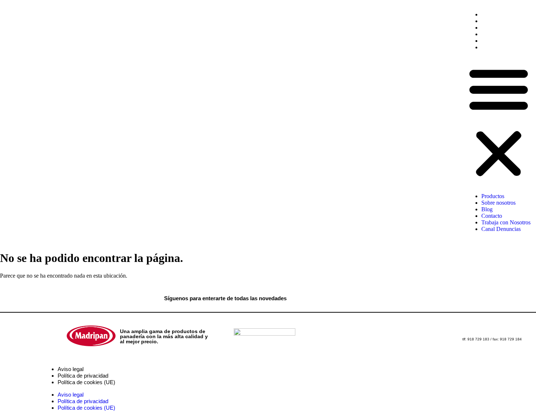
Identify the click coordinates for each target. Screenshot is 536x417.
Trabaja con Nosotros (506, 41)
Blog (487, 27)
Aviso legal (70, 369)
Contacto (491, 34)
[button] (499, 122)
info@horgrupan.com (504, 334)
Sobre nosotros (498, 21)
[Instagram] (363, 298)
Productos (492, 14)
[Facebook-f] (303, 298)
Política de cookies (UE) (86, 382)
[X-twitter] (333, 298)
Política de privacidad (83, 375)
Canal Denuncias (501, 47)
